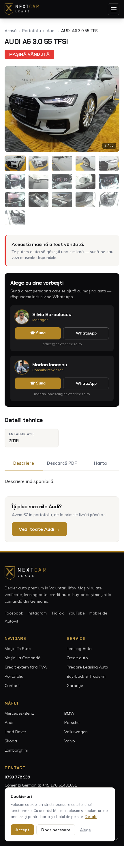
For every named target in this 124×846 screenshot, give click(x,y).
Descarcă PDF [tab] (62, 463)
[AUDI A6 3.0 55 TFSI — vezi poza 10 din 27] (108, 181)
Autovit (11, 621)
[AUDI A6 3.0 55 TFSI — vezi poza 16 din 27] (15, 218)
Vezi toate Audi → (39, 529)
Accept (22, 829)
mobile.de (98, 613)
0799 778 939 (17, 777)
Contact (12, 685)
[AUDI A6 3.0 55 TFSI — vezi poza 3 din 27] (61, 163)
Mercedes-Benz (19, 713)
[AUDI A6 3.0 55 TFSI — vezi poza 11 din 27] (15, 200)
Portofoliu (31, 30)
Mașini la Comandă (22, 657)
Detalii (91, 816)
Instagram (37, 613)
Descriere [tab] (23, 463)
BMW (69, 713)
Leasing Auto (79, 648)
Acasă (10, 30)
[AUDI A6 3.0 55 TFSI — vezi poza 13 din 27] (61, 200)
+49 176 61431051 (59, 785)
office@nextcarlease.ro (62, 344)
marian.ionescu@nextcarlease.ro (62, 394)
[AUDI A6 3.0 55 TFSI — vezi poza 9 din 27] (85, 181)
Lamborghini (16, 750)
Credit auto (77, 657)
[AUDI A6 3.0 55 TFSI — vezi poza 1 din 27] (15, 163)
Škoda (11, 741)
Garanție (75, 685)
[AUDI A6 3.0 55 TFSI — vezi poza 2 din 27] (38, 163)
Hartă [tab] (100, 463)
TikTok (57, 613)
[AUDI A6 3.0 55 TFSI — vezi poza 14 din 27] (85, 200)
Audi (51, 30)
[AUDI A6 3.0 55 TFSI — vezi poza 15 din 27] (108, 200)
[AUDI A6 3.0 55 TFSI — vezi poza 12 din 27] (38, 200)
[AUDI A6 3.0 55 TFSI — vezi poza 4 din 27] (85, 163)
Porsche (72, 722)
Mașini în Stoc (18, 648)
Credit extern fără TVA (26, 667)
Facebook (14, 613)
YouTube (76, 613)
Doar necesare (55, 829)
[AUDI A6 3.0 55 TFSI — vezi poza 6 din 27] (15, 181)
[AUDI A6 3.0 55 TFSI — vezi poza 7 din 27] (38, 181)
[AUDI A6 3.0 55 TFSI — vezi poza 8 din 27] (61, 181)
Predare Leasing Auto (87, 667)
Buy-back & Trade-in (86, 676)
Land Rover (15, 731)
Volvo (69, 741)
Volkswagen (76, 731)
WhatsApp (86, 333)
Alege (85, 829)
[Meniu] (113, 9)
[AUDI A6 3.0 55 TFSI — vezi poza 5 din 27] (108, 163)
